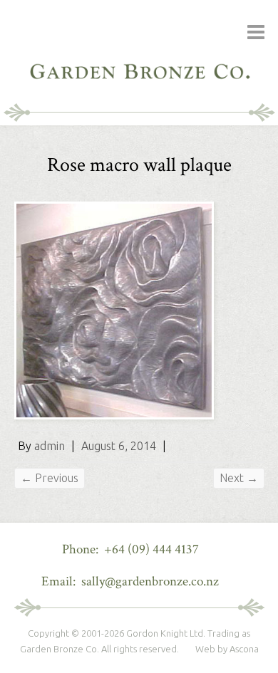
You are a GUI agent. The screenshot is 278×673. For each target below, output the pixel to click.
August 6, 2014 (118, 445)
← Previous (49, 477)
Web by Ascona (227, 649)
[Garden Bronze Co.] (139, 49)
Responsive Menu (255, 32)
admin (49, 445)
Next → (239, 477)
